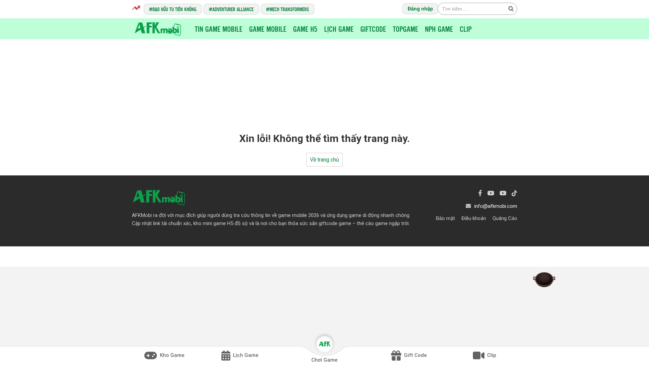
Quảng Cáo (504, 218)
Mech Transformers (289, 9)
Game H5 (305, 29)
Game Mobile (267, 29)
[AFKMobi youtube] (490, 193)
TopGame (405, 29)
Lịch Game (339, 29)
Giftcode (373, 29)
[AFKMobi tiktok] (514, 193)
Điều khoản (473, 218)
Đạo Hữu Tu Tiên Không (174, 9)
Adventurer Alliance (233, 9)
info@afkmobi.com (495, 206)
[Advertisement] (324, 80)
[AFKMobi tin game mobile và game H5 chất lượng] (158, 28)
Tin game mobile (218, 29)
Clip (466, 29)
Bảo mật (445, 218)
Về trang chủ (324, 159)
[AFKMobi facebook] (480, 193)
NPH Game (439, 29)
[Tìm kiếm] (510, 8)
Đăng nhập (420, 9)
